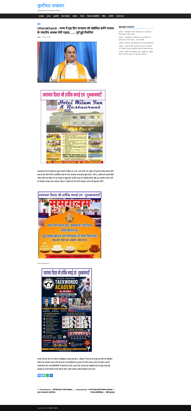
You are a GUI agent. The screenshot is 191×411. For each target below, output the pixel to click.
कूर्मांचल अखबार (50, 5)
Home (41, 16)
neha (38, 37)
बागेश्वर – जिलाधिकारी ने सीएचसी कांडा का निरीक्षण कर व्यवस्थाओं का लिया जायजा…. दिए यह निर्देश (135, 38)
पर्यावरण (75, 16)
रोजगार (82, 16)
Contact (120, 16)
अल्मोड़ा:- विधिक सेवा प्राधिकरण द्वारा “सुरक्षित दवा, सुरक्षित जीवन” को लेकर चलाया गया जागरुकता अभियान (136, 53)
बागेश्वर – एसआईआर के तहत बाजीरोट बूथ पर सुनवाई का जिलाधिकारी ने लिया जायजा (135, 33)
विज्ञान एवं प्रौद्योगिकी (93, 16)
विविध (103, 16)
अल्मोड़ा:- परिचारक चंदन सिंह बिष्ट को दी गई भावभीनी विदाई (136, 43)
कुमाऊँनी (56, 16)
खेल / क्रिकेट (66, 16)
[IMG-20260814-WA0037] (70, 261)
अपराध (49, 16)
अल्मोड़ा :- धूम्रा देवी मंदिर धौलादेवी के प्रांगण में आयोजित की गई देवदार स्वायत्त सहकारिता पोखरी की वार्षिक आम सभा (136, 47)
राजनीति (110, 16)
